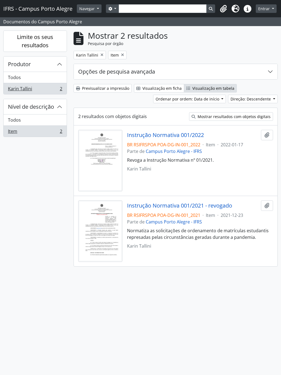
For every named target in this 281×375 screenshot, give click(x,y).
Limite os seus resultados (35, 41)
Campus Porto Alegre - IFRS (174, 151)
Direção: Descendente (251, 99)
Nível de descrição (31, 106)
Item (35, 132)
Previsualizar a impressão (105, 88)
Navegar (87, 8)
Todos (14, 77)
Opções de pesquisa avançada (116, 71)
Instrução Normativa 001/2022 (165, 135)
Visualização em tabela (212, 88)
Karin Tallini (35, 90)
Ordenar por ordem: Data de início (188, 99)
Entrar (264, 8)
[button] (223, 9)
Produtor (19, 64)
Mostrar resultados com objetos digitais (233, 116)
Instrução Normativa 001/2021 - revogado (179, 205)
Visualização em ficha (161, 88)
